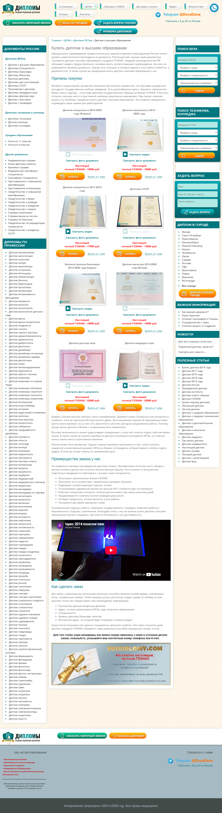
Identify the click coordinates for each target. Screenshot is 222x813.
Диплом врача (17, 318)
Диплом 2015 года (192, 377)
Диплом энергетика (20, 715)
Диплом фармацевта (21, 656)
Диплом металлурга (20, 496)
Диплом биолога (18, 280)
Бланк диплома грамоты (22, 163)
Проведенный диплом (194, 388)
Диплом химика (18, 677)
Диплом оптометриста (21, 527)
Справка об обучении (20, 219)
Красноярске (189, 270)
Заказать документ (131, 735)
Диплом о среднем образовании (200, 412)
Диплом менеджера (20, 489)
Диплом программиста (22, 569)
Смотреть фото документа (82, 160)
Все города (189, 285)
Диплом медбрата (19, 475)
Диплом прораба (18, 576)
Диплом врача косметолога (24, 322)
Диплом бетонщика (20, 273)
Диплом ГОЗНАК (191, 398)
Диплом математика (20, 464)
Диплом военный (18, 304)
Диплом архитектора (20, 266)
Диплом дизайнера (20, 349)
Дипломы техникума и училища (24, 112)
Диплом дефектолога (21, 342)
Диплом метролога (19, 499)
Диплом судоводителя (21, 621)
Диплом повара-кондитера (24, 551)
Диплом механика (19, 503)
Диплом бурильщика (20, 283)
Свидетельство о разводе (22, 202)
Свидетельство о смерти (22, 209)
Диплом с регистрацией (195, 457)
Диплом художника (19, 683)
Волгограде (188, 280)
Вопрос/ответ (196, 6)
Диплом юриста (18, 718)
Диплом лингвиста (19, 436)
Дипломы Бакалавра (20, 71)
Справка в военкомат (20, 212)
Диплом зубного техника (23, 374)
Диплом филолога (19, 666)
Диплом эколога (18, 697)
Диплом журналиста (20, 370)
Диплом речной (18, 583)
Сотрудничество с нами (195, 322)
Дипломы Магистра (19, 75)
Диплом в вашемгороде (201, 293)
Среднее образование (19, 135)
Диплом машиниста (20, 471)
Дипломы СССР (17, 85)
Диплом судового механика (24, 614)
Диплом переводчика (21, 544)
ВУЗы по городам (75, 23)
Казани (186, 249)
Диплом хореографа (20, 680)
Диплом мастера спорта (22, 461)
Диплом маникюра (19, 450)
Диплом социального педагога (26, 600)
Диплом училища (18, 122)
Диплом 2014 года (192, 381)
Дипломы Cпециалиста (21, 68)
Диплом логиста (18, 440)
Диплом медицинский (21, 478)
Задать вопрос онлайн (119, 23)
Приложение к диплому (21, 89)
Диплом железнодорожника (24, 367)
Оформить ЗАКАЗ (114, 6)
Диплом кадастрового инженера (27, 412)
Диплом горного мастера (23, 332)
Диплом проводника (20, 565)
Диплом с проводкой (20, 103)
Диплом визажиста (19, 301)
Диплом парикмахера (21, 537)
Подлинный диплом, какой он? (196, 346)
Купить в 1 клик (96, 176)
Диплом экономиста (20, 701)
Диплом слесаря (18, 593)
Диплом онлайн (191, 451)
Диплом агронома (19, 259)
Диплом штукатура (19, 690)
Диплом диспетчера (20, 360)
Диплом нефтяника (20, 520)
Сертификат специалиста (22, 177)
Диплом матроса (18, 468)
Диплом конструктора (21, 419)
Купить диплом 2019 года (196, 367)
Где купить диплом (192, 440)
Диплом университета (194, 444)
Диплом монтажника (20, 506)
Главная (56, 40)
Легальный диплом (193, 405)
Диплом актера (17, 262)
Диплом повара (18, 548)
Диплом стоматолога (21, 607)
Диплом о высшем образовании (26, 64)
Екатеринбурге (190, 242)
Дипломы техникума (19, 118)
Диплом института (192, 391)
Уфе (184, 266)
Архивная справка (18, 167)
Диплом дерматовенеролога (25, 336)
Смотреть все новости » (192, 352)
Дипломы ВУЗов (15, 58)
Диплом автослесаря (21, 255)
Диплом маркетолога (21, 454)
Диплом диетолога (19, 346)
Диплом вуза (189, 461)
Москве (186, 231)
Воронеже (187, 277)
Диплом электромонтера (23, 711)
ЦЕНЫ (88, 6)
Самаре (186, 259)
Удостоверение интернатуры (24, 188)
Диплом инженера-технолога (25, 395)
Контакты (85, 14)
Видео (173, 6)
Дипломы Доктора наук (21, 96)
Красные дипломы (18, 78)
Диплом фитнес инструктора (25, 673)
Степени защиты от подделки (199, 325)
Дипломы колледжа (19, 125)
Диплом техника (18, 624)
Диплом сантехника (20, 586)
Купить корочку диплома (196, 402)
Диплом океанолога (20, 523)
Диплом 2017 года (192, 370)
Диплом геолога (18, 329)
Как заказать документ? (195, 312)
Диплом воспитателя (21, 308)
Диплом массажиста (20, 457)
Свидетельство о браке (21, 198)
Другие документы (16, 154)
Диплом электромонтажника (25, 708)
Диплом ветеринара (20, 290)
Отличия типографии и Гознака (200, 318)
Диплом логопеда (19, 443)
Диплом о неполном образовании (191, 431)
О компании (66, 6)
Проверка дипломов (117, 31)
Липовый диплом (191, 454)
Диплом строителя (19, 610)
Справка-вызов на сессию (23, 216)
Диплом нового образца (195, 395)
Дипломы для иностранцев (23, 82)
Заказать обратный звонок (86, 735)
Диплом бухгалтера (20, 287)
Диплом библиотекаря (21, 276)
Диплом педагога (18, 541)
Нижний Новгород (192, 245)
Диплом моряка (18, 513)
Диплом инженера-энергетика (26, 398)
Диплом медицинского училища (27, 482)
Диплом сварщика (19, 590)
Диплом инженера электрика (25, 388)
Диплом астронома (20, 269)
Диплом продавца (19, 572)
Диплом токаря (17, 635)
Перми (186, 273)
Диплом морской (18, 509)
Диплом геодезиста (20, 325)
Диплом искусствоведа (22, 405)
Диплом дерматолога (21, 339)
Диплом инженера (19, 377)
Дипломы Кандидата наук (22, 92)
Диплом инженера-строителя (25, 391)
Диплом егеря (17, 363)
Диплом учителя (18, 645)
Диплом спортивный (20, 603)
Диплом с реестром (19, 99)
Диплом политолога (20, 555)
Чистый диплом (191, 409)
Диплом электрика (19, 704)
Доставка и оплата (146, 6)
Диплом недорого (192, 437)
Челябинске (188, 252)
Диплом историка (19, 409)
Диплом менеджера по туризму (27, 492)
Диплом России (190, 384)
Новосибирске (190, 238)
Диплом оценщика (19, 534)
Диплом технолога (19, 628)
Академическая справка (21, 160)
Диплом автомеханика (21, 252)
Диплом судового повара (23, 617)
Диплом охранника (19, 530)
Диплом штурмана (19, 694)
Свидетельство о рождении (23, 205)
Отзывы (63, 14)
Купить (73, 176)
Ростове (186, 263)
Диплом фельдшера (20, 659)
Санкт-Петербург (191, 235)
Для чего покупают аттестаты (195, 341)
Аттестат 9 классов (18, 144)
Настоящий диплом (193, 447)
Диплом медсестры (20, 485)
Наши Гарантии (191, 315)
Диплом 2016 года (192, 374)
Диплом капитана (19, 416)
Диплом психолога (19, 579)
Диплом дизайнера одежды (24, 356)
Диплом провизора (19, 562)
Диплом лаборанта (20, 426)
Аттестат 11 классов (19, 141)
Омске (185, 256)
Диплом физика (18, 663)
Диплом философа (20, 670)
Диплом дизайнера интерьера (26, 353)
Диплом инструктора (20, 402)
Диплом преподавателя (22, 558)
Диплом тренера (18, 642)
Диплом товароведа (20, 631)
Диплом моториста (19, 516)
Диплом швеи (16, 687)
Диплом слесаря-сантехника (25, 596)
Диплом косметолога (21, 423)
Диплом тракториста (20, 638)
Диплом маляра (18, 447)
